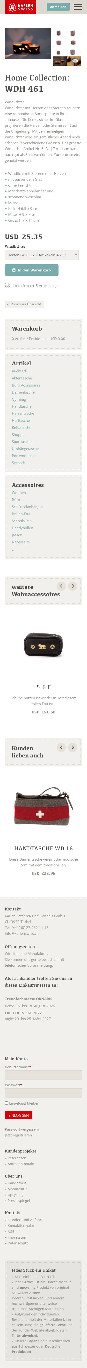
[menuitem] (24, 1157)
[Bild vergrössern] (60, 32)
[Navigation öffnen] (78, 7)
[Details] (43, 664)
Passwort (13, 1085)
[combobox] (42, 255)
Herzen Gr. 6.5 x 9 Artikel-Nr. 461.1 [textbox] (36, 254)
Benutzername (18, 1067)
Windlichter (15, 246)
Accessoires (28, 484)
